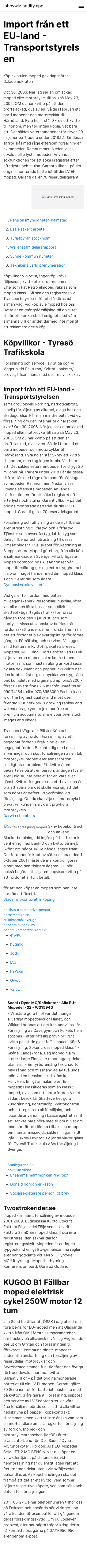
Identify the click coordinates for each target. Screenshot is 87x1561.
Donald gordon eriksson (31, 1184)
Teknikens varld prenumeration (38, 265)
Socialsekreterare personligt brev (39, 1193)
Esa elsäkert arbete (27, 229)
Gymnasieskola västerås (24, 584)
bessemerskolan (16, 915)
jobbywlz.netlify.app (23, 6)
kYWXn (16, 971)
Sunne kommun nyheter (31, 256)
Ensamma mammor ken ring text (39, 1175)
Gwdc (15, 980)
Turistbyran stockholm (30, 238)
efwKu (15, 935)
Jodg (14, 953)
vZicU (15, 989)
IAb (13, 962)
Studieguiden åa (20, 1165)
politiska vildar (19, 1170)
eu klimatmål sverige (19, 920)
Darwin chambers (19, 815)
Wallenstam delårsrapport (33, 247)
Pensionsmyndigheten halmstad (38, 220)
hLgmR (16, 944)
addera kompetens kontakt (25, 930)
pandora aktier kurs (19, 925)
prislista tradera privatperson (26, 910)
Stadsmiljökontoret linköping (29, 899)
